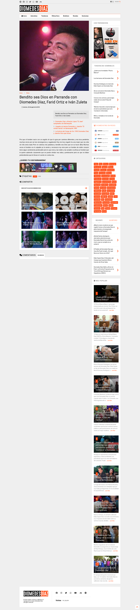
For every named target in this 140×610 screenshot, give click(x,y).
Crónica (112, 179)
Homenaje (113, 164)
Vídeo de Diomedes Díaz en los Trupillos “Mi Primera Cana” (68, 243)
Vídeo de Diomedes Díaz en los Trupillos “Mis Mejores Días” (68, 224)
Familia (113, 176)
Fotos (96, 173)
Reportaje (97, 185)
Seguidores (97, 182)
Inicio (25, 16)
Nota (100, 164)
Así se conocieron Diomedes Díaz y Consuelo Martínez (104, 387)
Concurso (97, 208)
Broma (104, 211)
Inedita (111, 205)
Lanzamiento (107, 182)
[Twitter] (30, 2)
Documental (110, 190)
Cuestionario (98, 205)
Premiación (108, 199)
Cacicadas (97, 193)
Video (28, 93)
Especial (104, 167)
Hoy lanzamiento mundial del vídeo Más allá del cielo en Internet (71, 205)
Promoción (106, 202)
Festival (96, 187)
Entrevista (102, 173)
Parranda (103, 187)
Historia (109, 173)
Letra (115, 196)
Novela (114, 182)
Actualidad (112, 185)
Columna (97, 196)
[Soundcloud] (40, 2)
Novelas (75, 16)
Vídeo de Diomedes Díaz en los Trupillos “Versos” (34, 224)
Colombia (97, 199)
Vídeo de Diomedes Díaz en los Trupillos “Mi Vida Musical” (34, 243)
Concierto (105, 179)
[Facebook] (24, 2)
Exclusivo (103, 170)
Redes (112, 193)
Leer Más (111, 310)
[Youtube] (37, 2)
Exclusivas (85, 16)
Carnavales (114, 202)
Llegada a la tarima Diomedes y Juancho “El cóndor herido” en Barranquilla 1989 (68, 127)
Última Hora (55, 16)
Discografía (105, 193)
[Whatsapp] (33, 2)
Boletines (66, 16)
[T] (20, 2)
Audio (104, 190)
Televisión (97, 176)
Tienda (108, 208)
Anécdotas (34, 16)
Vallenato (104, 196)
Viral (102, 208)
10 (97, 564)
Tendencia (44, 16)
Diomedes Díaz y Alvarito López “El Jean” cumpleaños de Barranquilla (68, 122)
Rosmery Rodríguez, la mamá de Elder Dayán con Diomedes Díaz (105, 357)
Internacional (111, 187)
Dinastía (96, 170)
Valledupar (97, 190)
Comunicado (105, 176)
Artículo (105, 164)
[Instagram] (27, 2)
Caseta (110, 196)
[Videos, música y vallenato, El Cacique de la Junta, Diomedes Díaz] (34, 10)
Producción (97, 179)
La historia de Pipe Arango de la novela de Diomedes (105, 537)
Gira (102, 199)
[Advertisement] (85, 8)
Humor (105, 205)
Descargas (97, 211)
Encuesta (114, 208)
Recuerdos (97, 167)
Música (111, 167)
